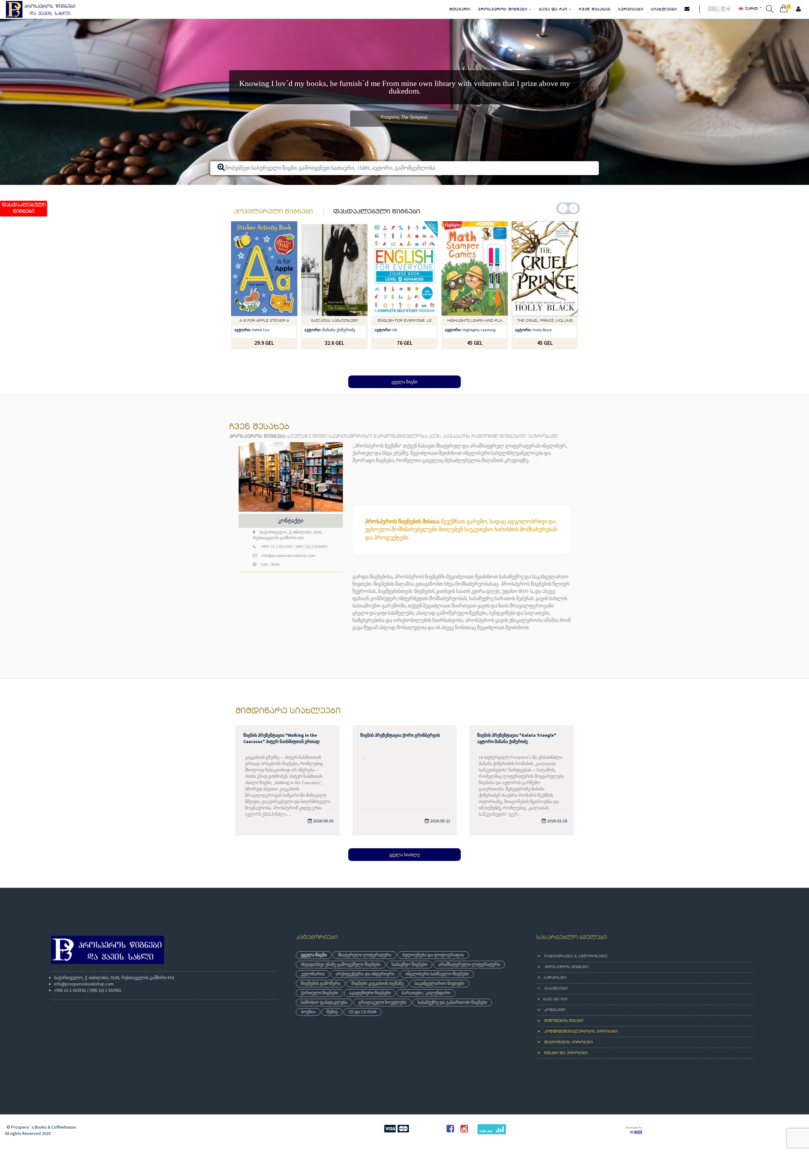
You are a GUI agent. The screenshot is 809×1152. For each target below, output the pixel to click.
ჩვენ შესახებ (595, 9)
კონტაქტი (552, 1034)
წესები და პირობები (564, 1077)
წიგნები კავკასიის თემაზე (377, 1007)
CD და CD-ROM (362, 1036)
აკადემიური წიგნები (370, 1017)
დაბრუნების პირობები (566, 1066)
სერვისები (630, 9)
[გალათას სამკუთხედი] (264, 292)
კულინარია (313, 998)
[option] (404, 114)
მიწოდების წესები (561, 1045)
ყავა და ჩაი (554, 9)
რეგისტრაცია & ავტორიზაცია (573, 980)
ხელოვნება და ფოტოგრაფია (433, 979)
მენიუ (332, 1036)
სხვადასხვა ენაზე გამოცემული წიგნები (340, 988)
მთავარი (459, 9)
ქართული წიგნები (319, 1017)
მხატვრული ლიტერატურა (365, 979)
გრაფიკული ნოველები (382, 1026)
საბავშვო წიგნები (409, 988)
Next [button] (573, 232)
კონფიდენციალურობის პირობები (578, 1056)
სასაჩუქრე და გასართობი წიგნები (452, 1026)
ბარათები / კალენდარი (426, 1017)
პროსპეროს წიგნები (503, 9)
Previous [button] (563, 232)
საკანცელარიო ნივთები (439, 1007)
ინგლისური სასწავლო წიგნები (437, 998)
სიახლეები (664, 9)
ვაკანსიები (554, 1013)
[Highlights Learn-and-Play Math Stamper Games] (404, 292)
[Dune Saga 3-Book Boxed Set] (545, 292)
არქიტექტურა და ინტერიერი (365, 998)
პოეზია (308, 1036)
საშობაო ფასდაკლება (324, 1026)
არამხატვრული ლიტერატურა (469, 988)
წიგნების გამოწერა (320, 1007)
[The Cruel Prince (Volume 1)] (474, 292)
